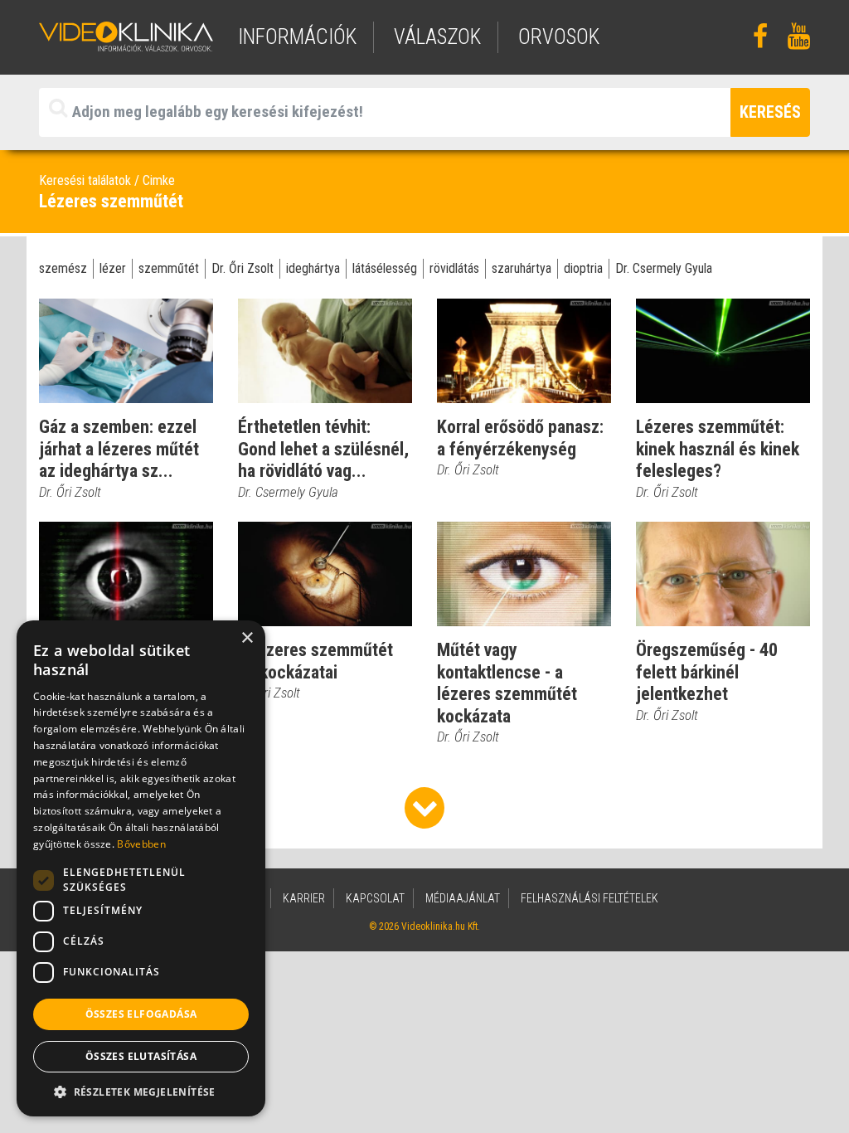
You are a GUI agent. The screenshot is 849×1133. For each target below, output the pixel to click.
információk (297, 37)
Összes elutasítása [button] (140, 1056)
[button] (141, 1091)
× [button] (246, 638)
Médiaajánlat (462, 898)
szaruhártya (521, 268)
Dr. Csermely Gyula (663, 268)
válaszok (437, 37)
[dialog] (141, 868)
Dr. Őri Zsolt (242, 268)
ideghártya (313, 268)
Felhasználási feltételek (589, 898)
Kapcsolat (375, 898)
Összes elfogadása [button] (141, 1014)
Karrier (304, 898)
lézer (112, 268)
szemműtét (168, 268)
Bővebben (141, 844)
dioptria (583, 268)
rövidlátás (454, 268)
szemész (63, 268)
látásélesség (384, 268)
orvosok (558, 37)
